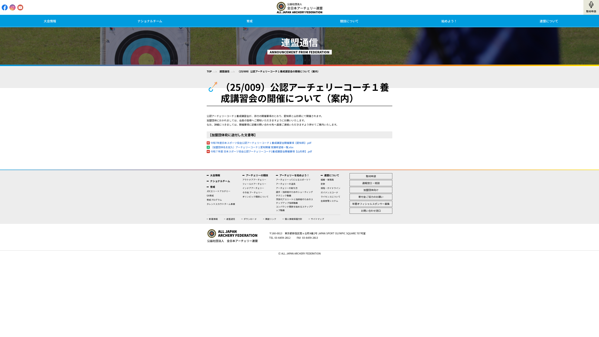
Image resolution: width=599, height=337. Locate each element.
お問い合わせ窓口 (371, 210)
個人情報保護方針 (293, 218)
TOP (209, 71)
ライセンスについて (330, 196)
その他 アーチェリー (252, 192)
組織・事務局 (327, 179)
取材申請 (591, 11)
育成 (249, 21)
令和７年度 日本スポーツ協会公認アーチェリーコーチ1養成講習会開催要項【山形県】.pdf (261, 151)
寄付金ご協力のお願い (370, 197)
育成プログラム (214, 199)
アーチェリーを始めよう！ (294, 175)
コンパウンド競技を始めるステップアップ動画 (294, 208)
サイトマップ (317, 218)
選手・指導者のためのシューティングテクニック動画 (294, 193)
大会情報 (50, 21)
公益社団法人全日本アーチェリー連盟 (299, 7)
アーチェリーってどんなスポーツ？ (293, 179)
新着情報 (213, 218)
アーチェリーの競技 (257, 175)
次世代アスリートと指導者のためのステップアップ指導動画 (294, 201)
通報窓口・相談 (371, 183)
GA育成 (210, 195)
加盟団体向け (370, 190)
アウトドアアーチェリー (254, 179)
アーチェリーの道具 (285, 183)
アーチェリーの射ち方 (287, 188)
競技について (349, 21)
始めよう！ (449, 21)
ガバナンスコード (329, 192)
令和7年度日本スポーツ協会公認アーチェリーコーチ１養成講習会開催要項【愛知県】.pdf (261, 143)
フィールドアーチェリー (254, 183)
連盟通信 (224, 71)
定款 (323, 183)
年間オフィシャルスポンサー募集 (371, 204)
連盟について (549, 21)
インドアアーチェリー (253, 188)
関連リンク (270, 218)
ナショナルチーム (149, 21)
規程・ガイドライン (330, 188)
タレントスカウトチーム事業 (221, 203)
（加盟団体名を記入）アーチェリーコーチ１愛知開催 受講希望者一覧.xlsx (252, 147)
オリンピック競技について (255, 196)
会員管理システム (329, 200)
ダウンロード (250, 218)
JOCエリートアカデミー (218, 191)
